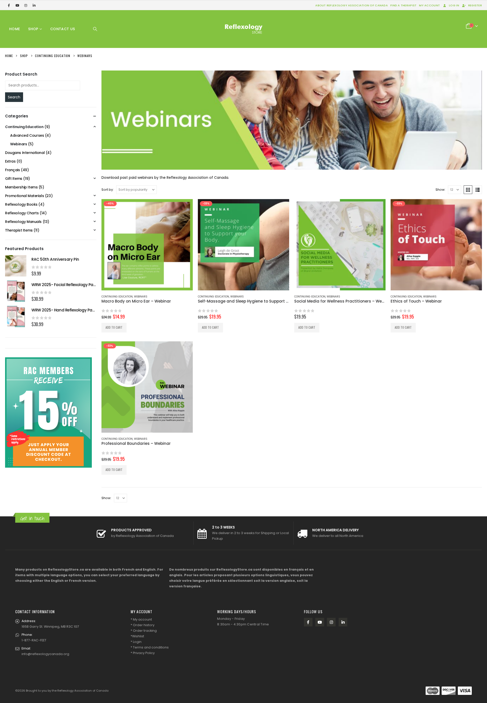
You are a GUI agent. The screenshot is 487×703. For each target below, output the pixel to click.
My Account (429, 5)
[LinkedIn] (34, 5)
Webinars (140, 296)
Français (12, 169)
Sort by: (107, 189)
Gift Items (13, 178)
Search (14, 97)
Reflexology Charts (22, 213)
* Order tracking (144, 630)
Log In (454, 5)
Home (14, 28)
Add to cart (114, 327)
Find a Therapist (403, 5)
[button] (95, 29)
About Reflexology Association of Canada (351, 5)
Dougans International (25, 152)
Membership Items (21, 187)
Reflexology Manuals (23, 221)
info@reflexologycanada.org (45, 654)
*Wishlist (137, 636)
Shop (33, 28)
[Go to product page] (340, 244)
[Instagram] (25, 5)
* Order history (142, 625)
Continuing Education (117, 296)
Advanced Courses (27, 135)
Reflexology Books (21, 204)
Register (475, 5)
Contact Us (62, 28)
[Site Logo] (243, 29)
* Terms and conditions (150, 647)
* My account (141, 619)
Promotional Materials (24, 195)
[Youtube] (17, 5)
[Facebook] (8, 5)
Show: (440, 189)
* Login (136, 642)
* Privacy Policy (143, 653)
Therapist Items (19, 230)
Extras (10, 161)
